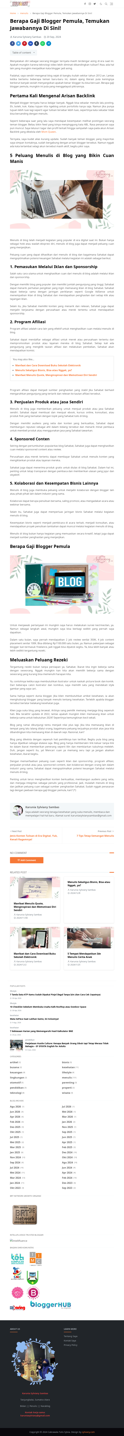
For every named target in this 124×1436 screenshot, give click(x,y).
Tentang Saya (70, 1336)
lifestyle (13, 991)
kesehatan (14, 1015)
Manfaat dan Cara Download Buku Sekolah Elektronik (48, 365)
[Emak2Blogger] (17, 1258)
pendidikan (29, 1040)
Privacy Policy (70, 1345)
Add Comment (28, 860)
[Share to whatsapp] (42, 43)
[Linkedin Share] (30, 43)
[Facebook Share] (12, 43)
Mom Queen (48, 131)
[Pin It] (24, 43)
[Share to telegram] (48, 43)
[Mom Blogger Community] (17, 1292)
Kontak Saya (70, 1340)
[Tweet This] (18, 43)
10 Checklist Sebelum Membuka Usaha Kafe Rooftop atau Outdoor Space (48, 1006)
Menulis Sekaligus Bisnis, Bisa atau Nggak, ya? (43, 370)
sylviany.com (88, 1432)
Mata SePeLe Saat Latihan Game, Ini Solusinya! (34, 1018)
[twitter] (94, 4)
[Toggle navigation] (111, 3)
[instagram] (89, 4)
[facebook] (85, 4)
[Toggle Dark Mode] (100, 3)
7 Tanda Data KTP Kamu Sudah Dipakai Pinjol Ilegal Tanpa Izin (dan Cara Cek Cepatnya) (55, 994)
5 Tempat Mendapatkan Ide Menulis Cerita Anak (84, 955)
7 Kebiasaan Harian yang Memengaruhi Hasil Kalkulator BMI (41, 1031)
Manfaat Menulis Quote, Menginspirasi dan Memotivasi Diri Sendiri (56, 375)
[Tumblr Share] (36, 43)
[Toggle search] (106, 4)
